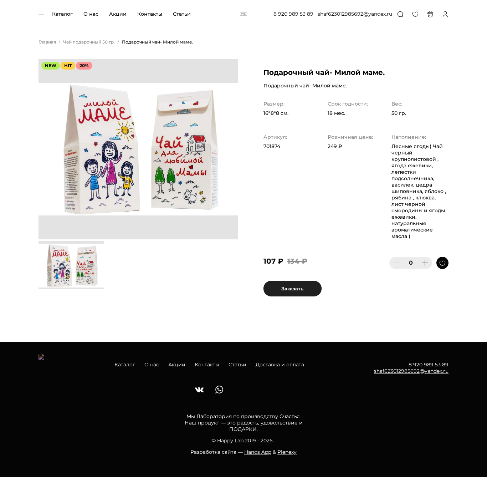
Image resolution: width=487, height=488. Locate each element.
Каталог (62, 14)
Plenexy (287, 452)
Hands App (257, 452)
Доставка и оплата (280, 364)
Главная (47, 42)
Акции (118, 14)
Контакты (149, 14)
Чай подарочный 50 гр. (89, 42)
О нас (90, 14)
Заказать (292, 288)
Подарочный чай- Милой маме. (157, 42)
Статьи (182, 14)
